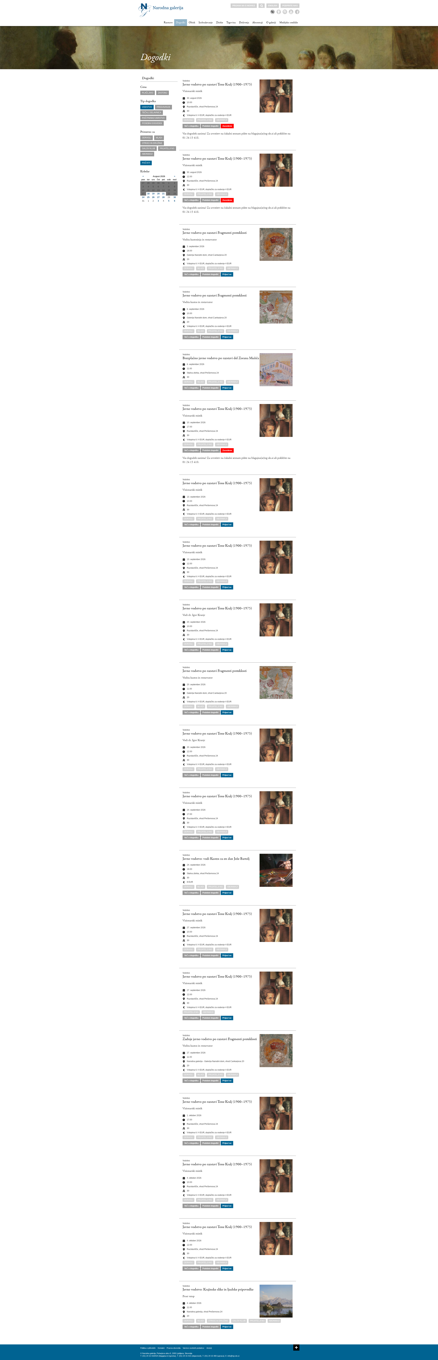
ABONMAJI (147, 154)
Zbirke (219, 22)
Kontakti (161, 1348)
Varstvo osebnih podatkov (193, 1348)
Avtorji (209, 1348)
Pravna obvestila (174, 1348)
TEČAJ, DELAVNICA (151, 112)
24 (143, 197)
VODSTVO (147, 107)
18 (148, 193)
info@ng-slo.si (233, 1356)
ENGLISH (272, 5)
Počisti (146, 163)
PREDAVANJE (163, 107)
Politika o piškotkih (148, 1348)
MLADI (159, 137)
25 (148, 197)
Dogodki (180, 22)
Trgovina (231, 22)
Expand (296, 1347)
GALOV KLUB (148, 148)
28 (163, 197)
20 (158, 193)
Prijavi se (226, 274)
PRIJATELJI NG (167, 148)
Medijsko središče (288, 22)
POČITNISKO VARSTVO (153, 118)
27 (158, 197)
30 (174, 197)
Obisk (192, 22)
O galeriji (271, 22)
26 (153, 197)
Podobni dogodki (210, 126)
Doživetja (244, 22)
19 (153, 193)
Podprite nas (290, 5)
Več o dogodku (191, 126)
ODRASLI (146, 137)
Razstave (168, 22)
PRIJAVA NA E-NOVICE (243, 5)
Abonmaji (257, 22)
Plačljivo (147, 93)
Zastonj (162, 93)
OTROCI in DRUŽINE (152, 143)
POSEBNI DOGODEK (152, 123)
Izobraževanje (205, 22)
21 (163, 193)
